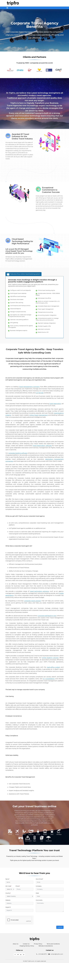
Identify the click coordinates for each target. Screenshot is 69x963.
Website (7, 900)
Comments (39, 900)
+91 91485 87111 (42, 954)
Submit (59, 927)
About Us (15, 944)
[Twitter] (18, 954)
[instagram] (23, 954)
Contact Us (26, 944)
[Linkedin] (21, 954)
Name (7, 879)
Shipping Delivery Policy (27, 946)
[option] (10, 70)
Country (8, 893)
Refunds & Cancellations (46, 946)
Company (38, 886)
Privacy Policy (38, 944)
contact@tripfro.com (56, 954)
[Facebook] (15, 954)
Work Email (39, 879)
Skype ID (8, 907)
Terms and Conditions (53, 944)
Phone (18, 886)
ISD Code (8, 886)
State (37, 893)
